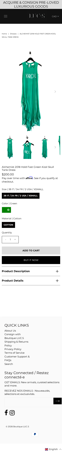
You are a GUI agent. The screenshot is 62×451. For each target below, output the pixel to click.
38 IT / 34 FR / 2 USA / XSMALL (21, 195)
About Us (10, 330)
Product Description (16, 271)
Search (8, 364)
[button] (53, 449)
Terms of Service (14, 352)
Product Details (12, 280)
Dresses (13, 34)
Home (4, 34)
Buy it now (31, 260)
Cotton (8, 224)
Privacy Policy (12, 349)
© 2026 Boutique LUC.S (17, 426)
